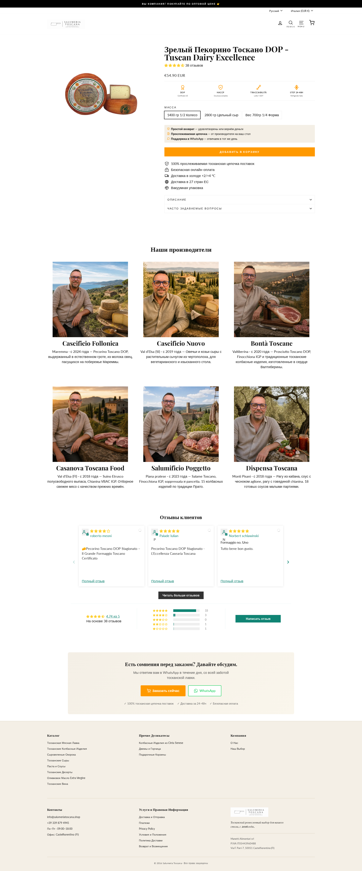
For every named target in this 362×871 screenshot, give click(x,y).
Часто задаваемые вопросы (194, 208)
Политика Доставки (151, 840)
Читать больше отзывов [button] (181, 595)
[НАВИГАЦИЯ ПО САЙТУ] (301, 22)
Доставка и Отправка (152, 817)
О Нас (234, 742)
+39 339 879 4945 (58, 822)
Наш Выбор (238, 748)
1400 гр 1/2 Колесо (182, 115)
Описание (176, 199)
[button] (174, 65)
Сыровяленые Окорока (61, 754)
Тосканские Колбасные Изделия (67, 748)
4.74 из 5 (113, 616)
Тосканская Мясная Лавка (63, 742)
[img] (100, 531)
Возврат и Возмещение (153, 846)
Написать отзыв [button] (258, 618)
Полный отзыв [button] (93, 581)
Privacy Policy (147, 828)
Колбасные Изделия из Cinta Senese (161, 742)
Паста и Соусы (56, 766)
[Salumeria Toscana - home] (249, 812)
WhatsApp (207, 691)
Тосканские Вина (57, 783)
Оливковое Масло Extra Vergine (66, 777)
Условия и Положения (152, 834)
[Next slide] (288, 562)
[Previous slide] (74, 562)
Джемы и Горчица (150, 748)
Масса (170, 107)
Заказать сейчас (165, 691)
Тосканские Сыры (58, 760)
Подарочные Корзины (152, 754)
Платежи (144, 822)
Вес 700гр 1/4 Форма (262, 115)
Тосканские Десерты (59, 772)
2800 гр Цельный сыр (221, 115)
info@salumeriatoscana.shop (63, 817)
